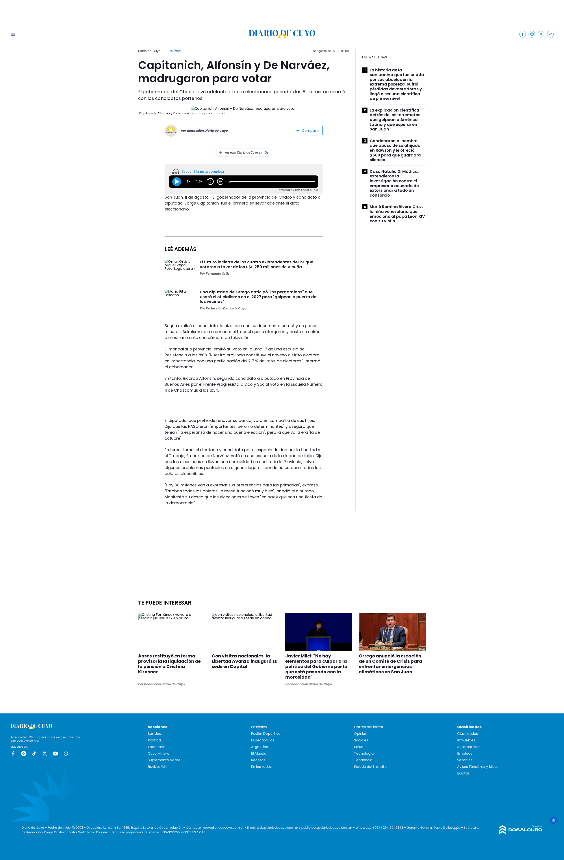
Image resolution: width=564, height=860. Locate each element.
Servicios (464, 760)
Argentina (259, 746)
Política (175, 51)
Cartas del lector (369, 727)
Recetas (258, 760)
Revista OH (157, 766)
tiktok (34, 753)
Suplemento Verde (164, 760)
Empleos (464, 753)
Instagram (23, 753)
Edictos (463, 773)
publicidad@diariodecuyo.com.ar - (328, 827)
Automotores (468, 746)
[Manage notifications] (553, 820)
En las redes (261, 766)
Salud (358, 746)
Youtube (55, 753)
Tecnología (364, 753)
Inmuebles (466, 740)
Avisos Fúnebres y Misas (477, 766)
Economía (156, 746)
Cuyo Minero (158, 753)
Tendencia (363, 760)
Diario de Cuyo (149, 51)
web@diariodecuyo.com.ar (223, 827)
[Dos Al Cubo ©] (520, 833)
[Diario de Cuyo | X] (541, 34)
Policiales (259, 727)
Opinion (360, 733)
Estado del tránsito (370, 766)
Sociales (361, 740)
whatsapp (66, 753)
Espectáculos (262, 740)
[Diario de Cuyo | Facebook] (522, 34)
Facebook (13, 753)
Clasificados (467, 733)
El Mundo (258, 753)
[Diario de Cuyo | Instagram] (532, 34)
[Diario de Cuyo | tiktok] (550, 34)
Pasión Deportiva (265, 733)
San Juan (155, 733)
